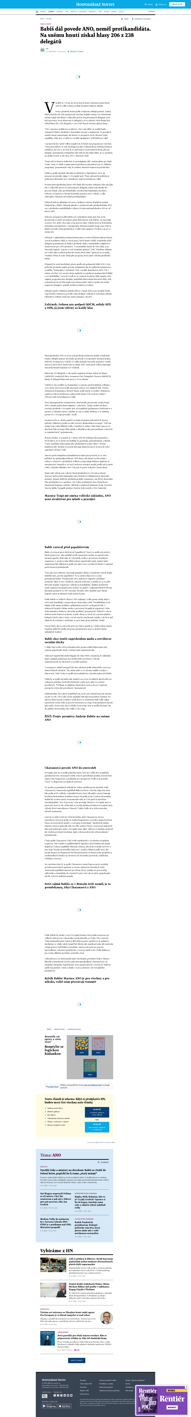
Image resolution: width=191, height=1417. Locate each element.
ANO (56, 1155)
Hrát (82, 1053)
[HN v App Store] (64, 1406)
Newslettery (130, 1387)
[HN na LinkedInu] (65, 1395)
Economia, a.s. (56, 1383)
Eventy (128, 1384)
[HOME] (37, 12)
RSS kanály (129, 1390)
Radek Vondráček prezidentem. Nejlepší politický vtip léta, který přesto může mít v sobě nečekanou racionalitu (87, 1227)
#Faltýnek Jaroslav (74, 1029)
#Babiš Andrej (59, 1029)
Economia (83, 1387)
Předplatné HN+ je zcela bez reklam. (104, 1142)
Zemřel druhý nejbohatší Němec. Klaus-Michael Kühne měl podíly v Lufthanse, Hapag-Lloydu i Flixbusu (89, 1287)
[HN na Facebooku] (58, 1395)
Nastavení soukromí (106, 1387)
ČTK (47, 49)
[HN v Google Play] (49, 1406)
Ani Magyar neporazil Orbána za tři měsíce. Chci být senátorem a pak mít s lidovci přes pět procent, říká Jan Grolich (55, 1199)
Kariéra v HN (84, 1390)
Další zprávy (77, 1360)
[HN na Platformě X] (55, 1395)
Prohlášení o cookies (106, 1384)
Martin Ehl (45, 1309)
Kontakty (83, 1380)
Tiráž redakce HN (86, 1384)
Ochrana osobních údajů (107, 1380)
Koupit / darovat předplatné (135, 1380)
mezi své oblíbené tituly (93, 1085)
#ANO (49, 1029)
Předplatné (177, 4)
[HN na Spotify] (68, 1395)
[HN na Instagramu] (61, 1395)
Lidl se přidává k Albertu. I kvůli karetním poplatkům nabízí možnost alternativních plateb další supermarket (91, 1261)
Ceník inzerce (84, 1394)
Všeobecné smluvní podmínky (109, 1390)
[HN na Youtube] (71, 1395)
